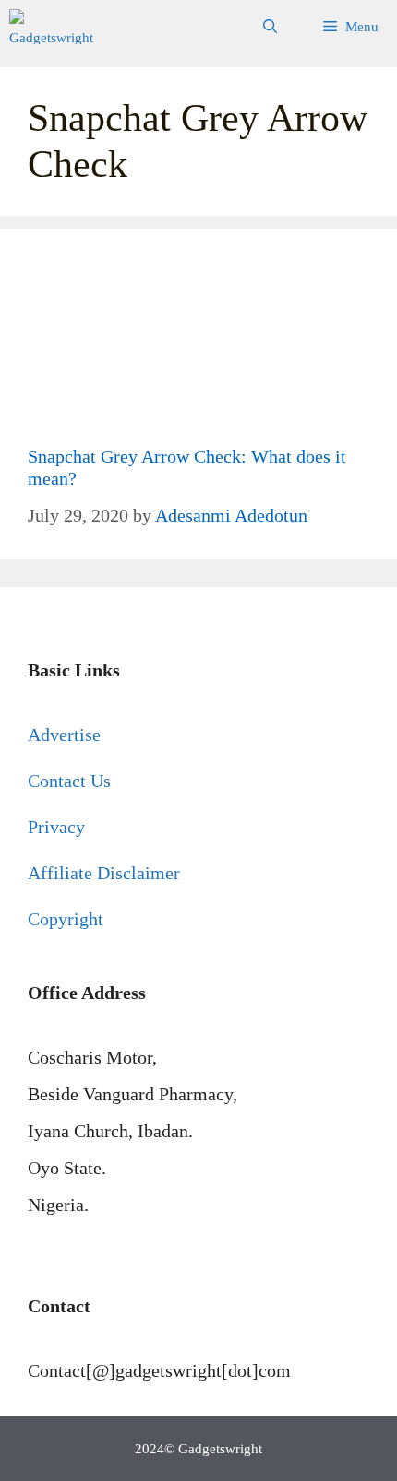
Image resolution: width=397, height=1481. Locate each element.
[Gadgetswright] (54, 26)
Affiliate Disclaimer (104, 873)
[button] (270, 26)
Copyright (65, 919)
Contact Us (69, 780)
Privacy (56, 827)
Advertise (64, 734)
